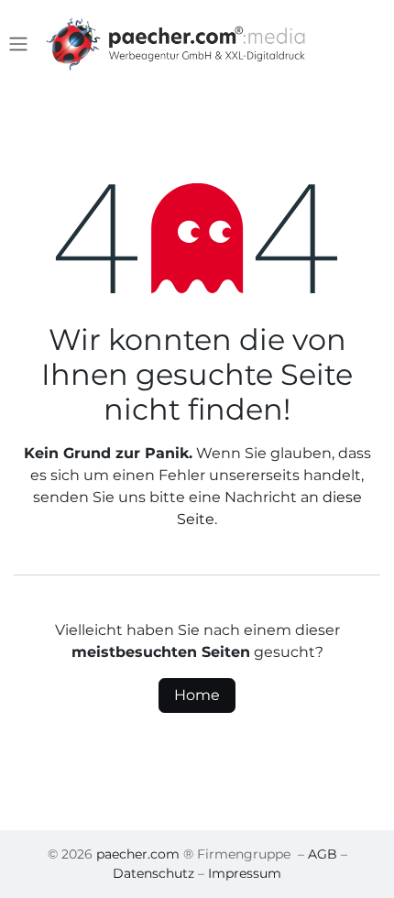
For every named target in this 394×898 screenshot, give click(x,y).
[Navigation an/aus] (18, 44)
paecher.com (138, 854)
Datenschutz (153, 873)
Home (197, 695)
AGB (322, 854)
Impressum (244, 873)
